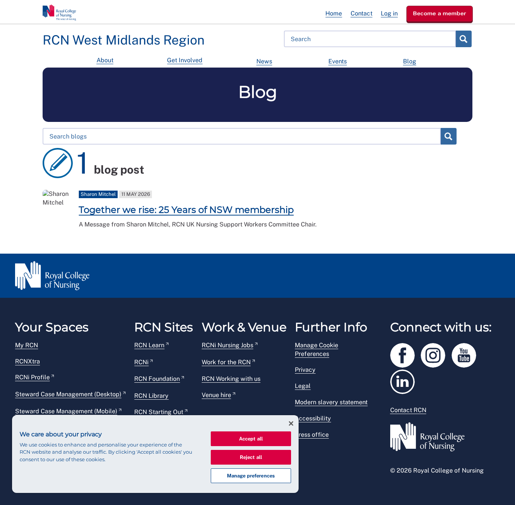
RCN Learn (149, 345)
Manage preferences (251, 476)
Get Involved (184, 60)
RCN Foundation (157, 378)
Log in (389, 13)
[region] (155, 454)
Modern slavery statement (331, 402)
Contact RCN (408, 410)
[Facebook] (405, 353)
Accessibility (313, 418)
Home (333, 13)
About (105, 60)
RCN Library (151, 395)
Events (337, 61)
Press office (312, 434)
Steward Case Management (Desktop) (68, 394)
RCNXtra (27, 361)
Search (463, 39)
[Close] (291, 423)
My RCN (26, 345)
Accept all (251, 439)
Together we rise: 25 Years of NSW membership (186, 209)
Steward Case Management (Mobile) (66, 411)
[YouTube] (466, 353)
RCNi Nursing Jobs (227, 345)
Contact (361, 13)
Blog (409, 61)
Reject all (251, 457)
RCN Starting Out (158, 412)
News (264, 61)
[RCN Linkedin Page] (405, 380)
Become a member (439, 13)
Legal (303, 386)
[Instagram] (436, 353)
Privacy (305, 369)
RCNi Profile (32, 377)
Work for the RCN (226, 362)
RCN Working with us (231, 378)
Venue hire (216, 395)
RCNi (141, 362)
